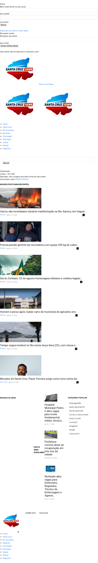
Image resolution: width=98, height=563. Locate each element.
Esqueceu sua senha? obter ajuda (14, 31)
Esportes (6, 133)
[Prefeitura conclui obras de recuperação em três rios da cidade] (54, 435)
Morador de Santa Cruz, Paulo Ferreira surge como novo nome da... (39, 378)
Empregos (7, 139)
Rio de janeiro (8, 130)
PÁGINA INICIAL (22, 179)
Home (5, 124)
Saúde (5, 142)
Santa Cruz (7, 127)
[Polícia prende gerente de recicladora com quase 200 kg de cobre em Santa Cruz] (39, 231)
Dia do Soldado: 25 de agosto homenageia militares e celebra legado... (41, 278)
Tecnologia (7, 136)
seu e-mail (4, 43)
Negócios (7, 148)
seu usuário (4, 14)
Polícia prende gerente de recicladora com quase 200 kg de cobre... (39, 244)
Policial (5, 145)
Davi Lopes (3, 382)
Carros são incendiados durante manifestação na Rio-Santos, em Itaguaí (42, 211)
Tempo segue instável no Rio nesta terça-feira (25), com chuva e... (38, 345)
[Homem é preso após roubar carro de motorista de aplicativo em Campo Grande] (39, 298)
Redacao (3, 215)
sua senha (4, 22)
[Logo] (19, 119)
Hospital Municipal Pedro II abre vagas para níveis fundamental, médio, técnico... (54, 412)
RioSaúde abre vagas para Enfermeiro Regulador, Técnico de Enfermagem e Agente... (53, 486)
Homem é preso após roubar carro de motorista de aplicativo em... (39, 311)
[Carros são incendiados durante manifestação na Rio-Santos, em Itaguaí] (42, 198)
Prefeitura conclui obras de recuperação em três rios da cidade (54, 448)
